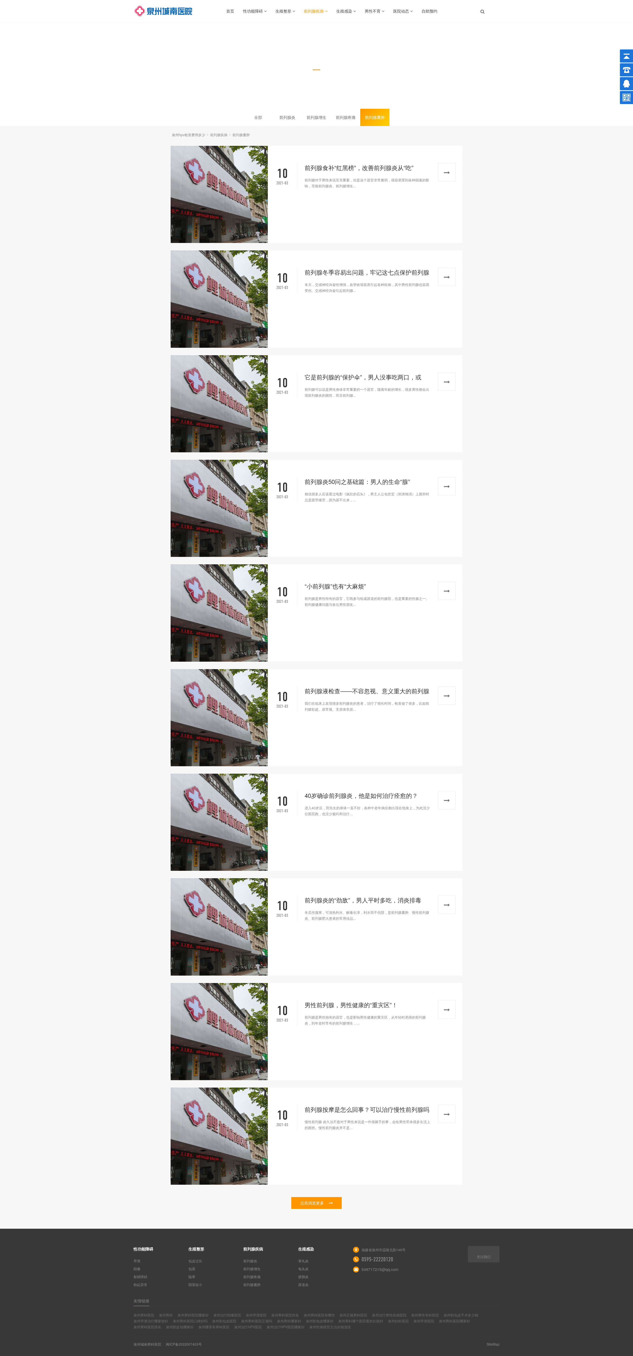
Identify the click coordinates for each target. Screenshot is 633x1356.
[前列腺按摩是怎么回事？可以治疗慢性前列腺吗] (219, 1136)
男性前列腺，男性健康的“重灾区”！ (351, 1004)
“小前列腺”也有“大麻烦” (335, 586)
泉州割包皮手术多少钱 (461, 1314)
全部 (258, 117)
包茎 (191, 1268)
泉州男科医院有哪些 (319, 1314)
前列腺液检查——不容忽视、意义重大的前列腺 (367, 690)
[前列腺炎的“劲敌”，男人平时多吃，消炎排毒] (219, 926)
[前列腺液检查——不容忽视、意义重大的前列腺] (219, 717)
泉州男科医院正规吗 (256, 1320)
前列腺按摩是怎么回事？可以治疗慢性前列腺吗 (367, 1109)
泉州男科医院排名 (285, 1314)
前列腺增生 (316, 117)
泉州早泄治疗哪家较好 (151, 1320)
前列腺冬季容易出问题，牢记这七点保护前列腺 (367, 272)
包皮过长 (195, 1260)
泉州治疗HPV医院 (248, 1326)
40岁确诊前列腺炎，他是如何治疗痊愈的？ (361, 795)
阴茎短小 (195, 1284)
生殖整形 (283, 11)
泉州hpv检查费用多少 (188, 134)
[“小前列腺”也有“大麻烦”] (219, 612)
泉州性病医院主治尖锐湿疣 (330, 1326)
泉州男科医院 (144, 1314)
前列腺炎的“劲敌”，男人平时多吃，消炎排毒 (363, 900)
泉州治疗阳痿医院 (227, 1314)
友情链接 (141, 1301)
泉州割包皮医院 (224, 1320)
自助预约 (429, 11)
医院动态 (401, 11)
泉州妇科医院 (398, 1320)
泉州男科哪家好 (289, 1320)
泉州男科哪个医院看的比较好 (360, 1320)
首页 (230, 11)
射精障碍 (140, 1276)
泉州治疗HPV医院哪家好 (286, 1326)
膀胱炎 (303, 1276)
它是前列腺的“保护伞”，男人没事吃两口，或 (363, 376)
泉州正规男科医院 (353, 1314)
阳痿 (137, 1268)
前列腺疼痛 (346, 117)
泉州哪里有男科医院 (213, 1326)
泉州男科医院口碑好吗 (190, 1320)
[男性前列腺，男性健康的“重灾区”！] (219, 1031)
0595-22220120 (377, 1259)
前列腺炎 (287, 117)
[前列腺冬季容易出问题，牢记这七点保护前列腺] (219, 299)
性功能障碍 (253, 11)
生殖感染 (344, 11)
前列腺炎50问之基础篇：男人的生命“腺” (357, 481)
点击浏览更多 (312, 1203)
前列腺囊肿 (375, 117)
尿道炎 (303, 1284)
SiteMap (493, 1344)
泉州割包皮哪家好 (320, 1320)
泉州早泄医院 (256, 1314)
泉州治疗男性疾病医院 (389, 1314)
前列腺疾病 (314, 11)
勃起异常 (140, 1284)
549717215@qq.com (380, 1269)
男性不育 (373, 11)
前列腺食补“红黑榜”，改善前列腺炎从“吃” (359, 167)
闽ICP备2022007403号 (184, 1344)
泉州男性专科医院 (425, 1314)
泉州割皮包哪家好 (180, 1326)
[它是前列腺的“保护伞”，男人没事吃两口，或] (219, 403)
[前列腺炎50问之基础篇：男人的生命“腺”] (219, 508)
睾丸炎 (303, 1260)
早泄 (137, 1260)
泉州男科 (166, 1314)
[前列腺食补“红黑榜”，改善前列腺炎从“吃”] (219, 194)
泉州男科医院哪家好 (193, 1314)
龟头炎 (303, 1268)
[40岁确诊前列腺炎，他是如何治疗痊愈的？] (219, 822)
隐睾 (191, 1276)
